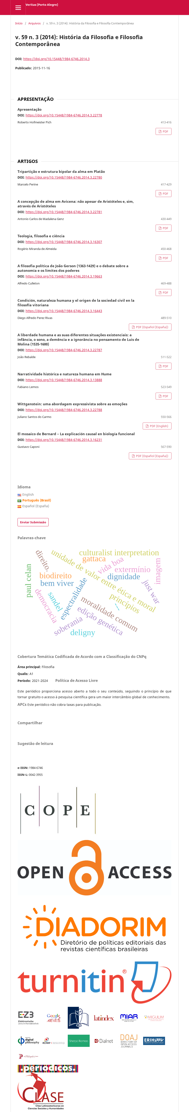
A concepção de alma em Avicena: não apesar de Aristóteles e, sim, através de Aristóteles (76, 203)
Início (19, 23)
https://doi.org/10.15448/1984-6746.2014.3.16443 (64, 311)
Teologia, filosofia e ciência (41, 236)
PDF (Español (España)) (151, 327)
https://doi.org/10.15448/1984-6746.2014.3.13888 (64, 380)
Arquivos (34, 23)
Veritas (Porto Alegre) (42, 5)
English (28, 494)
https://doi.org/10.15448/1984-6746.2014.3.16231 (64, 439)
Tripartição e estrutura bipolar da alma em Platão (61, 171)
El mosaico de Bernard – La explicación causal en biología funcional (76, 434)
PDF (165, 131)
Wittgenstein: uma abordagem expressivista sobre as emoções (72, 404)
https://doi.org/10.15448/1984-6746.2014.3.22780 (64, 177)
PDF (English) (158, 426)
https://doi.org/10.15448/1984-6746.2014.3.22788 (64, 410)
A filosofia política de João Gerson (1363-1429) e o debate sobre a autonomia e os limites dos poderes (73, 268)
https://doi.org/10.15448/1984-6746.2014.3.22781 (64, 212)
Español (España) (35, 506)
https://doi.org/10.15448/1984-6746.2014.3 (56, 59)
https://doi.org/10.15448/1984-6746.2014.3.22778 (64, 115)
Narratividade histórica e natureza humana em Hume (65, 374)
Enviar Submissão (33, 522)
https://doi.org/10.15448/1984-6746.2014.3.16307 (64, 242)
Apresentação (29, 109)
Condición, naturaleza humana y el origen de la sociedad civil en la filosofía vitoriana (76, 302)
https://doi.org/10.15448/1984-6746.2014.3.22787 (64, 350)
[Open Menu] (18, 7)
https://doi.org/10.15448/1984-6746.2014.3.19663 (64, 276)
